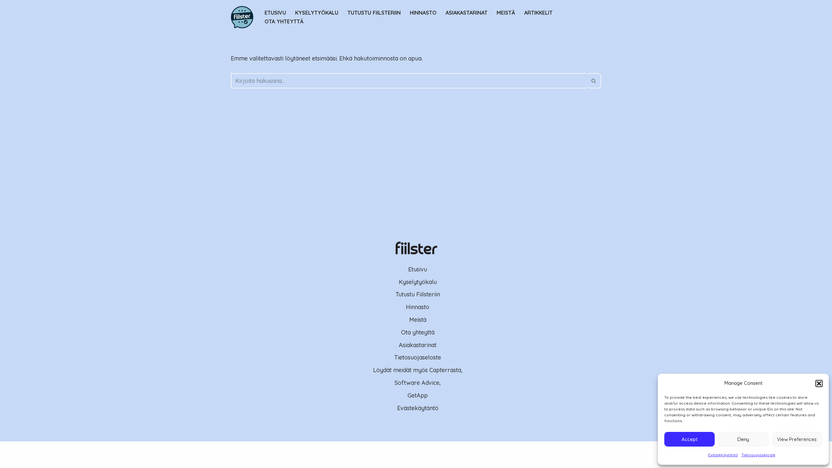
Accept (689, 439)
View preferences (797, 439)
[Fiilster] (242, 17)
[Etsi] (594, 80)
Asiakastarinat (467, 12)
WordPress (57, 459)
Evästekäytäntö (723, 454)
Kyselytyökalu (316, 12)
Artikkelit (538, 12)
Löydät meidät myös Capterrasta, (417, 370)
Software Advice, (418, 382)
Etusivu (275, 12)
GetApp (418, 395)
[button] (819, 383)
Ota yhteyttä (284, 21)
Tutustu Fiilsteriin (374, 12)
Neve (12, 459)
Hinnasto (423, 12)
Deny (743, 439)
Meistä (506, 12)
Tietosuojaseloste (758, 454)
